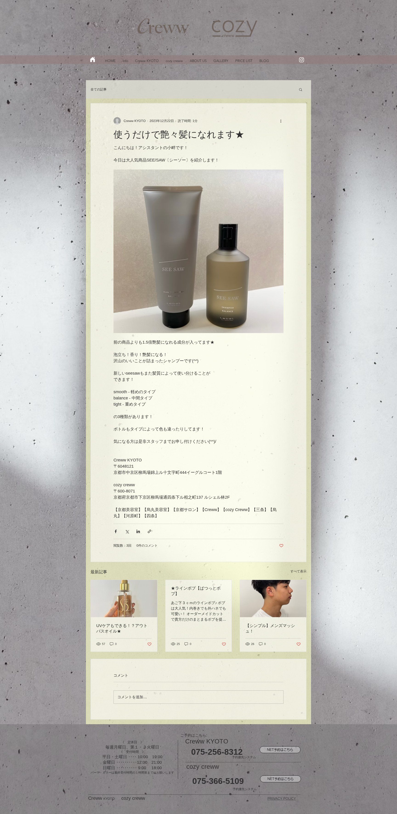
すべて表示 (298, 571)
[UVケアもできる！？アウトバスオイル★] (124, 598)
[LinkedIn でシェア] (138, 531)
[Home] (93, 59)
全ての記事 (99, 89)
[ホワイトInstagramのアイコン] (301, 60)
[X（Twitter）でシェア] (127, 531)
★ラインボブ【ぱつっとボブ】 (196, 591)
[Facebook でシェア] (115, 531)
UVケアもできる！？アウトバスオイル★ (121, 628)
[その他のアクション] (281, 121)
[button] (300, 89)
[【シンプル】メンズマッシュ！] (273, 598)
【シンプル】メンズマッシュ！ (270, 628)
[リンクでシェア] (149, 531)
